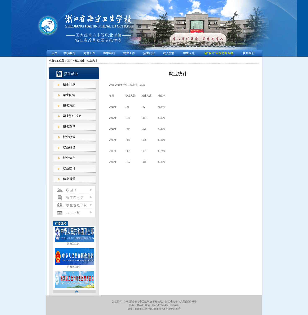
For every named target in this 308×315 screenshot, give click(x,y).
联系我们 (248, 53)
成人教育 (169, 53)
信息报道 (69, 179)
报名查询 (69, 126)
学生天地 (189, 53)
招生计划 (69, 84)
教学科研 (109, 53)
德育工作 (129, 53)
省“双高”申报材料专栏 (218, 53)
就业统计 (69, 168)
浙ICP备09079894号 (170, 308)
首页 (54, 53)
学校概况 (69, 53)
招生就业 (149, 53)
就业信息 (69, 158)
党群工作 (89, 53)
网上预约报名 (72, 116)
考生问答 (69, 95)
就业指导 (69, 147)
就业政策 (69, 137)
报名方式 (69, 105)
